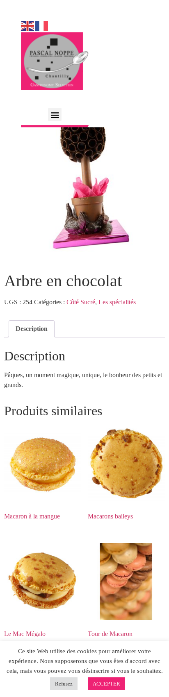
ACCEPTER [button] (106, 684)
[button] (55, 114)
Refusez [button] (64, 684)
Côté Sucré (80, 302)
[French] (42, 25)
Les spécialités (117, 302)
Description (32, 328)
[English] (28, 25)
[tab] (32, 328)
